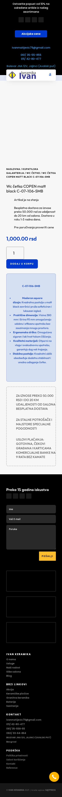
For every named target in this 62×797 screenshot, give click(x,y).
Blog (9, 675)
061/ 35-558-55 (15, 728)
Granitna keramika (17, 697)
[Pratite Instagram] (27, 19)
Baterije (11, 701)
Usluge (10, 663)
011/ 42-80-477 (31, 59)
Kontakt (10, 763)
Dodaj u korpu (22, 263)
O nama (11, 659)
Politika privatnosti (17, 755)
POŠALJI (47, 556)
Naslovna (13, 169)
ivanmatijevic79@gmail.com (31, 48)
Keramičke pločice (17, 693)
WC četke (33, 173)
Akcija (10, 689)
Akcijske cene (31, 34)
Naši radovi (13, 667)
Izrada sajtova (37, 790)
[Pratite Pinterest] (41, 19)
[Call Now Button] (54, 777)
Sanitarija (12, 706)
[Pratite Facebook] (21, 19)
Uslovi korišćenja (15, 759)
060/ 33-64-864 (16, 733)
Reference (12, 767)
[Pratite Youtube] (34, 19)
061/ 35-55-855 (31, 55)
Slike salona (13, 671)
